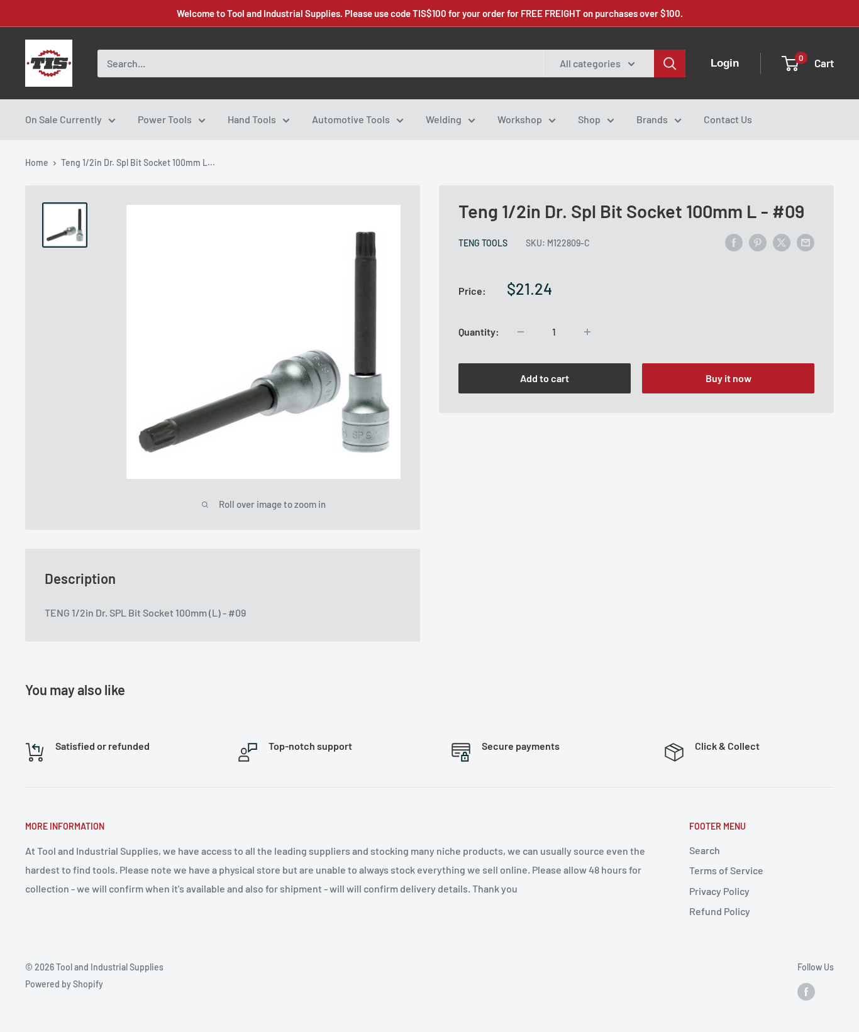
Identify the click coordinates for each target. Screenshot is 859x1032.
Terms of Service (726, 870)
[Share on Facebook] (734, 241)
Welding (444, 119)
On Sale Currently (63, 119)
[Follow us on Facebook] (806, 992)
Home (36, 162)
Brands (652, 119)
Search (704, 850)
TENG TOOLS (482, 243)
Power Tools (165, 119)
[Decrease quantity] (520, 332)
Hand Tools (252, 119)
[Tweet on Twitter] (781, 241)
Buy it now (728, 378)
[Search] (669, 63)
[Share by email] (805, 241)
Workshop (519, 119)
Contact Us (728, 119)
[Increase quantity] (587, 332)
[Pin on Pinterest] (758, 241)
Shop (589, 119)
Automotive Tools (351, 119)
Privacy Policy (719, 891)
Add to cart (544, 378)
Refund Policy (719, 911)
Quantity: (478, 332)
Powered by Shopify (64, 984)
